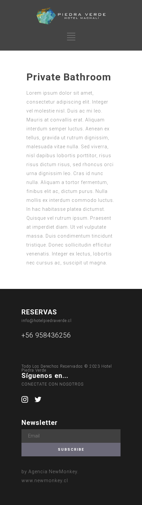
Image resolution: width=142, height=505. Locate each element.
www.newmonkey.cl (44, 480)
